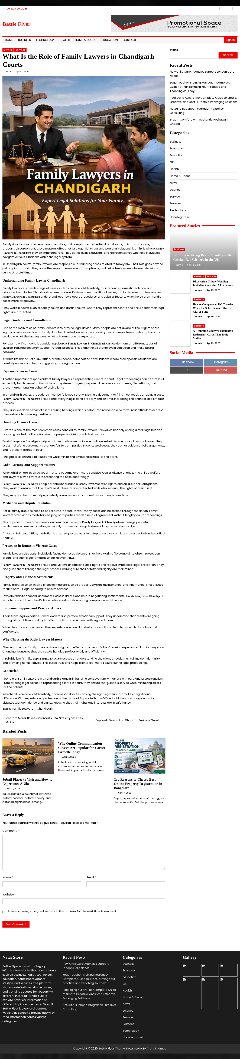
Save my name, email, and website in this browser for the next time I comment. (62, 911)
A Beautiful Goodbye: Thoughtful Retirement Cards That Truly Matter (213, 334)
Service (8, 49)
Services (20, 49)
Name (7, 877)
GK (172, 162)
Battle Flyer (16, 24)
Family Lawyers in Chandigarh (32, 709)
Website (8, 894)
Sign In (230, 40)
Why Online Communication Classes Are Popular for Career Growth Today (81, 747)
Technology (45, 40)
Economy (176, 148)
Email (91, 877)
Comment (10, 831)
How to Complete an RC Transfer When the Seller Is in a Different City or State (213, 308)
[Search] (220, 40)
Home (9, 40)
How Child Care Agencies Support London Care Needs (86, 966)
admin (8, 71)
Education (109, 40)
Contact (130, 40)
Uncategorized (180, 217)
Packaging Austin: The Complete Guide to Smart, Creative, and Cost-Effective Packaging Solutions (203, 100)
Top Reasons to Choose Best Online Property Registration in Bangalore (138, 783)
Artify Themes (156, 1048)
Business (24, 40)
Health (65, 40)
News (173, 183)
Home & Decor (85, 40)
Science (175, 189)
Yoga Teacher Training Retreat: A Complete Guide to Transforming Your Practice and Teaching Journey (200, 86)
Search (174, 49)
